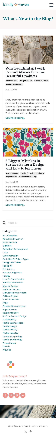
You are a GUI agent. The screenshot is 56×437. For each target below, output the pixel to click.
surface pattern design (28, 177)
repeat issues (11, 177)
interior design (10, 286)
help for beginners (41, 81)
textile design (10, 326)
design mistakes (26, 81)
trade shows (9, 343)
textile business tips (13, 322)
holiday (6, 275)
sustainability (9, 319)
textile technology (12, 339)
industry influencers (13, 282)
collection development (15, 249)
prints (5, 302)
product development (14, 84)
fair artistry (9, 269)
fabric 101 (24, 173)
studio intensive (11, 312)
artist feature (10, 242)
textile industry (10, 333)
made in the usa (11, 289)
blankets (7, 245)
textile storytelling (12, 336)
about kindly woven (13, 238)
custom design (11, 81)
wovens (7, 349)
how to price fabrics (13, 279)
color (5, 252)
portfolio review (11, 299)
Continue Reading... (15, 117)
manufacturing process (14, 292)
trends (6, 346)
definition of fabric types (16, 259)
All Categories (10, 235)
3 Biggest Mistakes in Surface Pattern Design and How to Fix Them (24, 164)
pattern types (10, 296)
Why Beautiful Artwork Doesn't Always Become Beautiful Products (25, 72)
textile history (10, 329)
